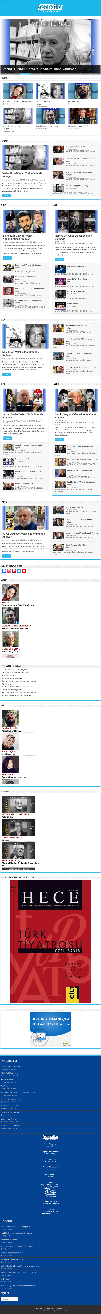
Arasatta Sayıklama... (11, 731)
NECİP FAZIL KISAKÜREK (15, 814)
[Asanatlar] (50, 8)
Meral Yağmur (9, 751)
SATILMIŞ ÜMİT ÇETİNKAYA (16, 626)
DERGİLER (72, 193)
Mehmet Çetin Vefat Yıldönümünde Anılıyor (18, 1093)
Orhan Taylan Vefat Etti (24, 484)
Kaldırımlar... (7, 817)
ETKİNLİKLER (81, 244)
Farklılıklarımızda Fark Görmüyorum (17, 101)
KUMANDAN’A (7, 1080)
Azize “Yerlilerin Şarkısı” (10, 1066)
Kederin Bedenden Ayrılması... (16, 628)
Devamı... (6, 195)
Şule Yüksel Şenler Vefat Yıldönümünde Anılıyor (20, 1266)
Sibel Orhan (8, 774)
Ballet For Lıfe (72, 304)
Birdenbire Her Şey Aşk (10, 1112)
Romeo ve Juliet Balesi (76, 291)
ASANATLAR (23, 180)
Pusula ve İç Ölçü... (10, 651)
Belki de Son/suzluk (9, 1119)
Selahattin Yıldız (10, 728)
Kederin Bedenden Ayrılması (27, 69)
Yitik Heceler (6, 1279)
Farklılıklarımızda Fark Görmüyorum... (19, 605)
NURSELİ (6, 602)
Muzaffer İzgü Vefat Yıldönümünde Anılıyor (18, 1285)
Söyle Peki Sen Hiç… (9, 1073)
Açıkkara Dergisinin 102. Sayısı (78, 186)
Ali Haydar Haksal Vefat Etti (78, 126)
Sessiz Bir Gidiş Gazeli (10, 1099)
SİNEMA (82, 422)
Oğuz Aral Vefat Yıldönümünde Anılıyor (81, 367)
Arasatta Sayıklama (75, 101)
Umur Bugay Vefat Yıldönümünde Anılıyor (82, 533)
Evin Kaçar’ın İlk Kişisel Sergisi (27, 459)
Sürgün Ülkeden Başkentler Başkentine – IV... (20, 864)
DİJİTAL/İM (21, 452)
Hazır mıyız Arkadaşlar (10, 1125)
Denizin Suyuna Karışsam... (14, 777)
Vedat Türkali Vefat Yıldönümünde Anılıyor (18, 1246)
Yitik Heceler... (8, 754)
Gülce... (5, 840)
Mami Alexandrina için (10, 1106)
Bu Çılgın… (5, 1086)
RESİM (3, 320)
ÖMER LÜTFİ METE (12, 837)
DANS (54, 205)
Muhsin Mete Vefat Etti (74, 507)
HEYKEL (3, 384)
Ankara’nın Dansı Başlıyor (77, 266)
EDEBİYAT (4, 141)
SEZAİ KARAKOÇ (11, 860)
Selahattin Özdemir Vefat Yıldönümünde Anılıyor (20, 1272)
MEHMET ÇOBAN (11, 649)
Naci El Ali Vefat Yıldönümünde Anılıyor (16, 1233)
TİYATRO (90, 371)
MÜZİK (3, 205)
